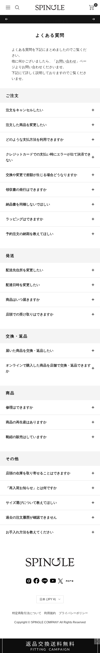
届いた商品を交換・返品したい (29, 350)
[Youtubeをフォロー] (53, 580)
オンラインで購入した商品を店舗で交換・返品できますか (48, 368)
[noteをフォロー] (69, 580)
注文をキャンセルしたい (24, 110)
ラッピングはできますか (24, 219)
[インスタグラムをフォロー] (28, 581)
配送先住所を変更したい (24, 270)
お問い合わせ (66, 61)
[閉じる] (97, 641)
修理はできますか (19, 407)
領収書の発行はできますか (26, 189)
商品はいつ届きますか (23, 299)
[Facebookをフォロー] (36, 580)
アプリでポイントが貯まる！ (50, 19)
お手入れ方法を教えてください (29, 532)
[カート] (91, 7)
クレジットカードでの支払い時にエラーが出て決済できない (48, 157)
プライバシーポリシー (73, 613)
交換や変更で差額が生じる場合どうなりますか (41, 175)
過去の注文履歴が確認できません (31, 517)
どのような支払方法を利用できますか (35, 139)
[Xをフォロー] (60, 581)
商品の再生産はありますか (26, 422)
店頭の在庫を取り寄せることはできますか (38, 473)
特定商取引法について (26, 613)
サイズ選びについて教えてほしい (31, 503)
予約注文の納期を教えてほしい (29, 234)
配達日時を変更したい (23, 285)
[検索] (17, 7)
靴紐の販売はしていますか (26, 437)
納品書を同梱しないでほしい (28, 204)
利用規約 (50, 613)
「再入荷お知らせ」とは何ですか (31, 488)
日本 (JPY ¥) (48, 599)
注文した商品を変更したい (26, 125)
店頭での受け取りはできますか (29, 314)
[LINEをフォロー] (45, 580)
